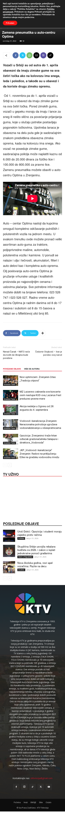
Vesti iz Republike (25, 557)
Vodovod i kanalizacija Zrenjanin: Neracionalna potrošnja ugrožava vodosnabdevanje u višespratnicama (40, 424)
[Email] (36, 55)
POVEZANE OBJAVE (12, 368)
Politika (21, 538)
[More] (42, 333)
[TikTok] (32, 787)
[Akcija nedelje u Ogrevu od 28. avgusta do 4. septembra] (10, 410)
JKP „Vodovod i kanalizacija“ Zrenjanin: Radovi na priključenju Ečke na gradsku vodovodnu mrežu (39, 454)
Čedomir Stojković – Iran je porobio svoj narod (48, 353)
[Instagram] (24, 787)
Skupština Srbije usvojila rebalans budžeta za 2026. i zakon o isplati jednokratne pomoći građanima (36, 549)
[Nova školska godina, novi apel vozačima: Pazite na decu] (9, 567)
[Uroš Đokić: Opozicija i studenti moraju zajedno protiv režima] (9, 536)
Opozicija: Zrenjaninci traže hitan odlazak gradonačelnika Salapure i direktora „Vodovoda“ (39, 439)
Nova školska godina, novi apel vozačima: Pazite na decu (35, 564)
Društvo (21, 570)
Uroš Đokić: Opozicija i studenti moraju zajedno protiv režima (39, 533)
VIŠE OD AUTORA (32, 368)
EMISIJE (33, 802)
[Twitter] (23, 55)
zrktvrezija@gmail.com (41, 778)
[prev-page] (5, 465)
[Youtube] (49, 787)
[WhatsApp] (29, 55)
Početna (17, 802)
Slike (41, 802)
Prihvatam (10, 23)
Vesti (26, 802)
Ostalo (48, 802)
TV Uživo (11, 474)
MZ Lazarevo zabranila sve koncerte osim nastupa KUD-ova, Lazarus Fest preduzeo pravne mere (40, 395)
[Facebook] (16, 55)
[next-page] (10, 465)
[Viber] (43, 55)
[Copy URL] (50, 55)
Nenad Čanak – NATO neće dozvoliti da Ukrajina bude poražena (16, 354)
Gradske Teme (9, 384)
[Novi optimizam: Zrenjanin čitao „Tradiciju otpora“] (10, 380)
